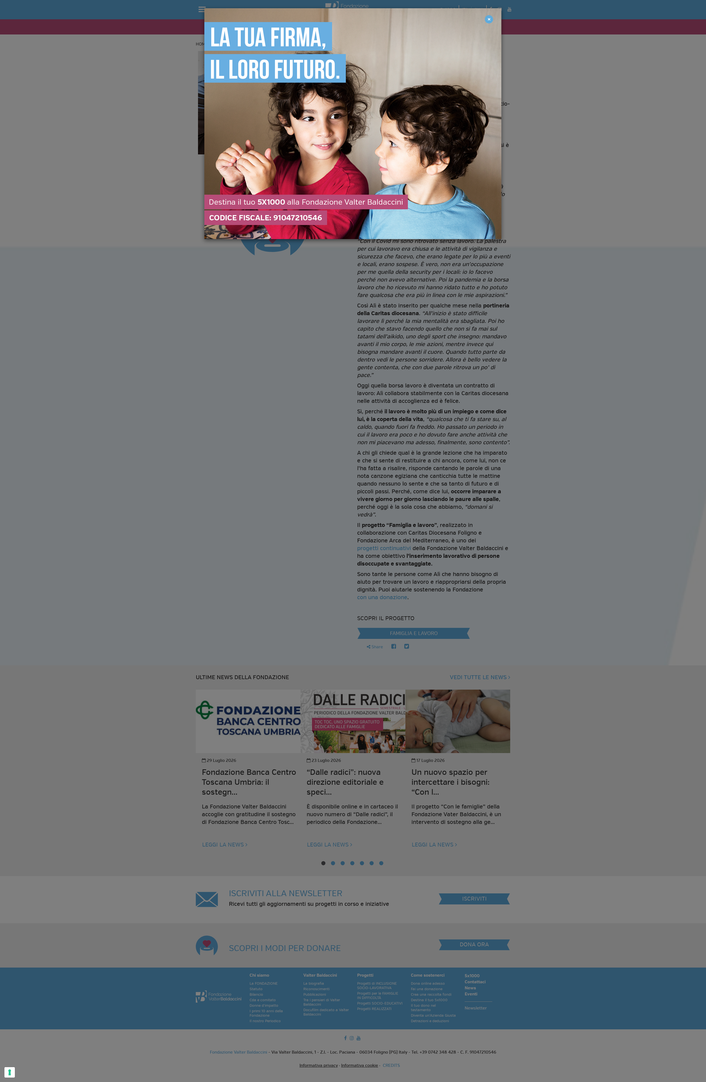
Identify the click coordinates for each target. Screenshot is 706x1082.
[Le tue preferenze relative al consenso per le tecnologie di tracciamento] (9, 1072)
